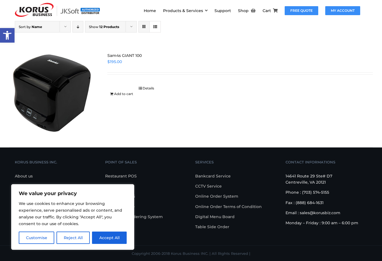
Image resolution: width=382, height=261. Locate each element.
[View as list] (155, 26)
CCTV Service (208, 186)
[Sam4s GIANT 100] (51, 93)
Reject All (73, 237)
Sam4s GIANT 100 (124, 55)
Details (148, 88)
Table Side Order (212, 226)
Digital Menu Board (215, 216)
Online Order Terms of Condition (228, 206)
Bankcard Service (213, 176)
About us (24, 176)
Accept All (109, 237)
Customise (36, 237)
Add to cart (123, 94)
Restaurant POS (121, 176)
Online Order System (216, 196)
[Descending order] (77, 27)
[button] (7, 35)
